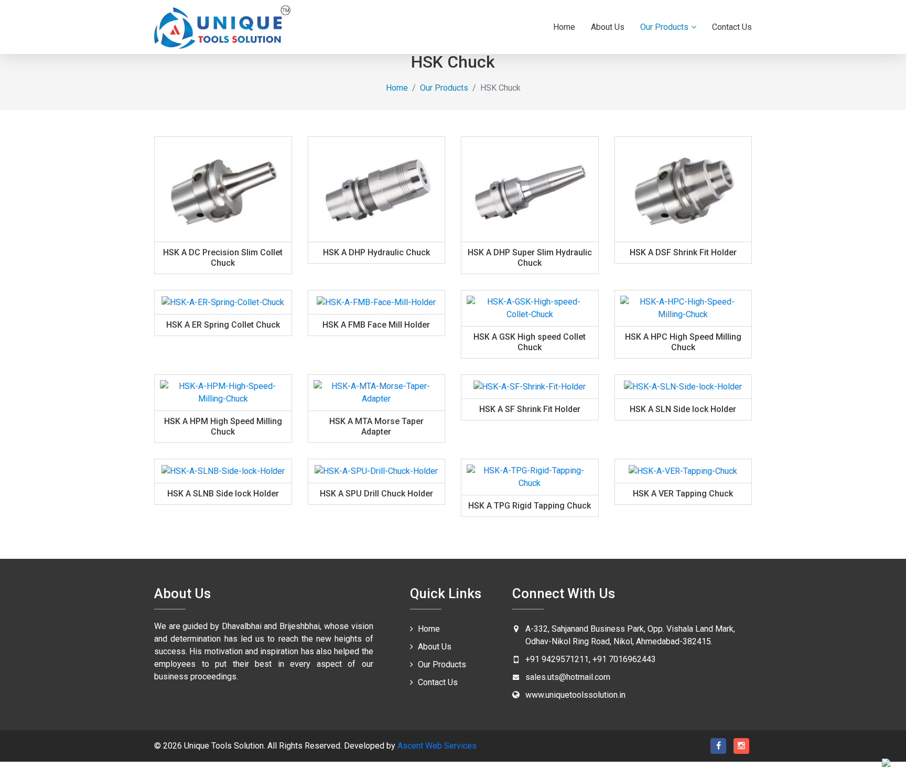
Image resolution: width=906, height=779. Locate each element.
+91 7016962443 (624, 659)
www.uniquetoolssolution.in (575, 695)
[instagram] (741, 746)
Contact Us (732, 27)
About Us (607, 27)
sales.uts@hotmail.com (567, 677)
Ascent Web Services (436, 746)
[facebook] (718, 746)
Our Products (664, 27)
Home (564, 27)
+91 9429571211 (557, 659)
